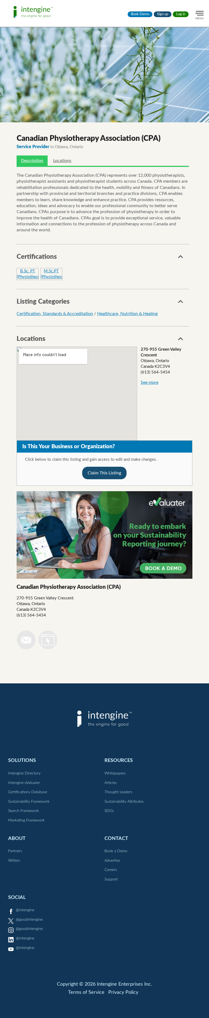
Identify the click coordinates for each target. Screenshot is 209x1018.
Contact (116, 838)
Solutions (22, 760)
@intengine (25, 910)
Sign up (162, 14)
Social (17, 897)
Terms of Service (86, 992)
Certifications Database (27, 792)
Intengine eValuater (24, 783)
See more (149, 382)
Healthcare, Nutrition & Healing (127, 314)
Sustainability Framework (29, 802)
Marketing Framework (26, 820)
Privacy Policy (123, 992)
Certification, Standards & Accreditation (55, 314)
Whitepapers (115, 773)
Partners (15, 851)
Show (180, 258)
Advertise (112, 861)
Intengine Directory (24, 773)
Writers (14, 861)
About (17, 838)
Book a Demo (115, 851)
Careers (110, 870)
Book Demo (140, 14)
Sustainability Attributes (124, 802)
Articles (110, 783)
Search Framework (23, 811)
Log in (180, 14)
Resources (118, 760)
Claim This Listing (104, 473)
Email (26, 639)
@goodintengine (29, 920)
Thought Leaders (118, 792)
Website (47, 639)
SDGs (109, 811)
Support (111, 879)
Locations (62, 160)
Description (32, 160)
